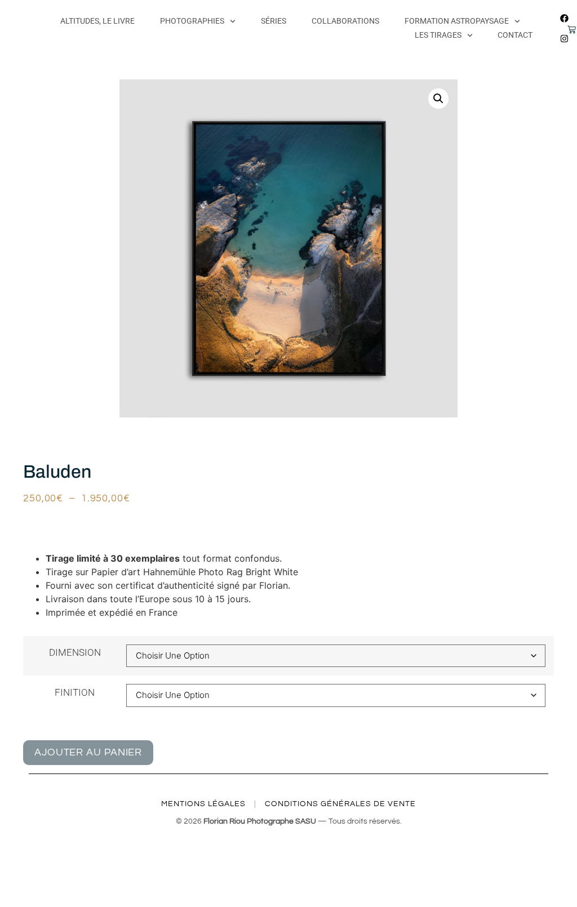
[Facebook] (564, 18)
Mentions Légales (203, 804)
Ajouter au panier (88, 752)
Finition (75, 692)
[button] (438, 98)
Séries (273, 20)
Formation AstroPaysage (457, 20)
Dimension (75, 652)
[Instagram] (564, 38)
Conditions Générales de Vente (340, 804)
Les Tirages (438, 34)
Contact (515, 34)
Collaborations (345, 20)
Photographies (192, 20)
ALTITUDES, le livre (97, 20)
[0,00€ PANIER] (565, 31)
